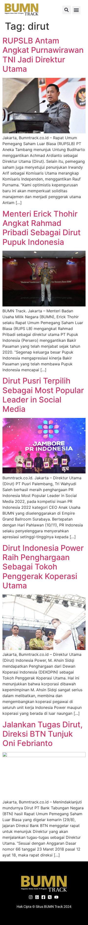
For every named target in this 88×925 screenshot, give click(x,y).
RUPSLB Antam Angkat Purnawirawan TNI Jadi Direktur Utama (43, 55)
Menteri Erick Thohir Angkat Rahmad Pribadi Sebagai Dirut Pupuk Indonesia (41, 228)
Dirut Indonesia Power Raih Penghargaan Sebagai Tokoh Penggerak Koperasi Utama (43, 567)
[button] (66, 10)
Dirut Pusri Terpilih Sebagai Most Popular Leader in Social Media (43, 395)
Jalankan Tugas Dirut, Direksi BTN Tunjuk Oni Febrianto (42, 734)
